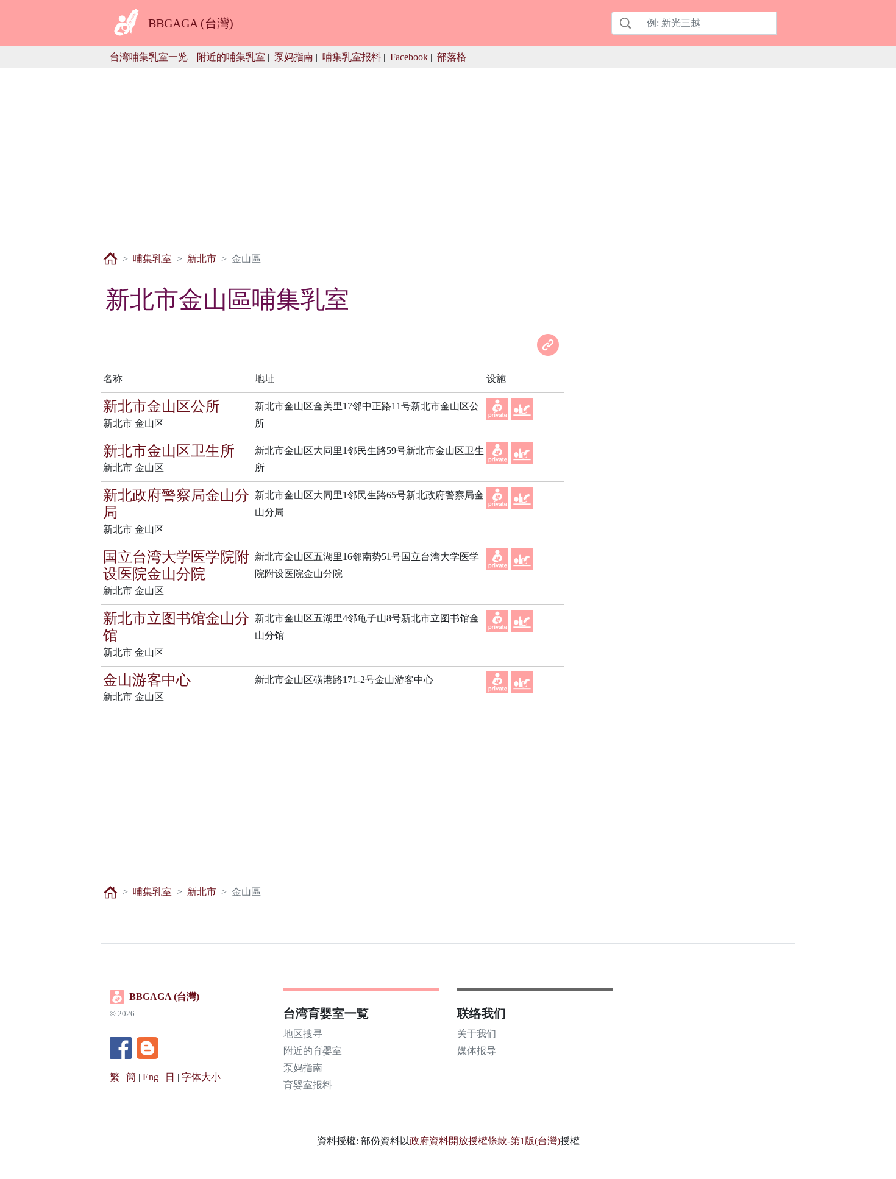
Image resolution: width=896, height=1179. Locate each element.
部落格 (451, 57)
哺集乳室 (152, 258)
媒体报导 (476, 1051)
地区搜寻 (302, 1034)
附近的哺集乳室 (231, 57)
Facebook (409, 57)
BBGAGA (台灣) (164, 996)
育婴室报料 (307, 1085)
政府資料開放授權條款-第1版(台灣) (485, 1141)
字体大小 (201, 1077)
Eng (150, 1077)
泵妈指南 (293, 57)
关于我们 (476, 1034)
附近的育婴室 (312, 1051)
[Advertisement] (448, 153)
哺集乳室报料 (351, 57)
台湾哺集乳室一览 (149, 57)
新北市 (201, 258)
